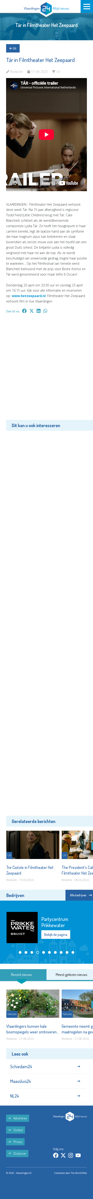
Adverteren (20, 1118)
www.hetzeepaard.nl (29, 296)
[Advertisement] (46, 369)
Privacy (17, 1142)
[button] (20, 952)
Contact (18, 1130)
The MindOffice (79, 1173)
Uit (14, 48)
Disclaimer (19, 1153)
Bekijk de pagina (55, 934)
